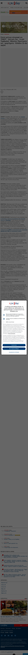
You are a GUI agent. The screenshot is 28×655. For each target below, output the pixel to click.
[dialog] (14, 327)
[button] (14, 322)
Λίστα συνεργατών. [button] (11, 333)
